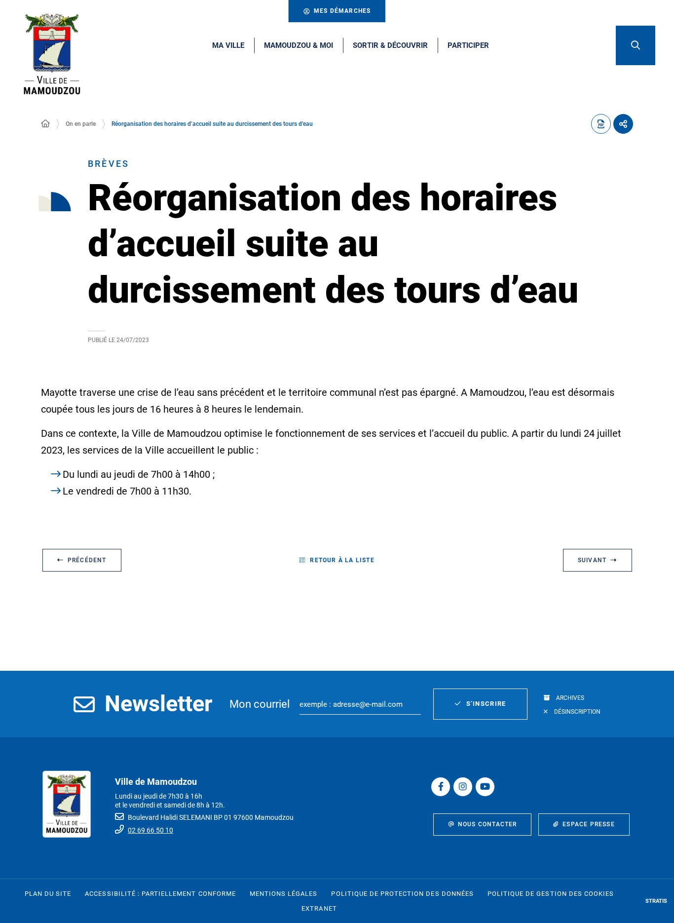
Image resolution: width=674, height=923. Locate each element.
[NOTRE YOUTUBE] (485, 787)
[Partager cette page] (623, 124)
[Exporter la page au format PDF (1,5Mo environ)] (601, 124)
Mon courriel (259, 704)
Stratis (656, 901)
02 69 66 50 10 (150, 830)
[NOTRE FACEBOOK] (440, 787)
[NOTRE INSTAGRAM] (463, 787)
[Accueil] (45, 124)
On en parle (81, 123)
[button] (635, 45)
